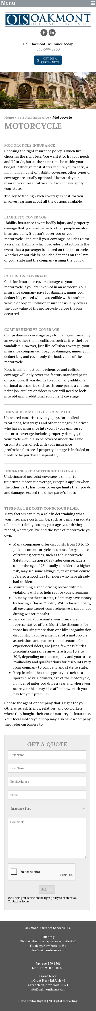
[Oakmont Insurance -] (48, 26)
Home (9, 117)
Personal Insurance (33, 117)
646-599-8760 (48, 49)
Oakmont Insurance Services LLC (48, 928)
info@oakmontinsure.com (48, 950)
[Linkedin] (52, 32)
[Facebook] (44, 32)
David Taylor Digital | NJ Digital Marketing (47, 1001)
